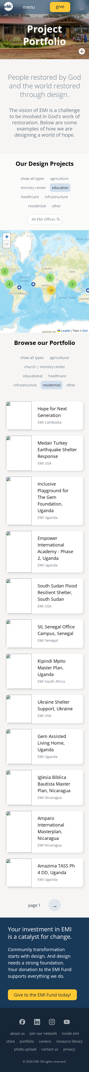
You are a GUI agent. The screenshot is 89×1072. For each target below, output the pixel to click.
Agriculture (59, 178)
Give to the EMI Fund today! (42, 995)
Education (60, 187)
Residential (37, 206)
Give (60, 6)
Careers (45, 1041)
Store (10, 1041)
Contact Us (49, 1049)
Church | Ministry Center (44, 366)
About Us (17, 1033)
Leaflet (65, 330)
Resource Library (69, 1041)
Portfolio (27, 1041)
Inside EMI (70, 1033)
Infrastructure (56, 196)
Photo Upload (25, 1049)
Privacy (69, 1049)
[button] (72, 284)
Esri (85, 330)
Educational (33, 376)
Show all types (32, 178)
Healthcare (30, 196)
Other (56, 206)
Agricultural (59, 357)
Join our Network (43, 1033)
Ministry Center (33, 187)
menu (29, 7)
